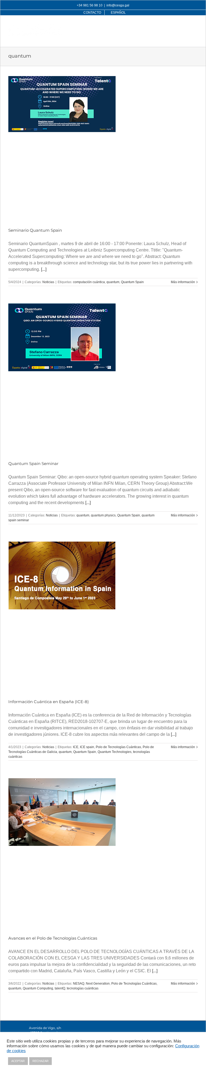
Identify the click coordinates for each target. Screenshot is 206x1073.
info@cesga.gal (117, 5)
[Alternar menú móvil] (195, 26)
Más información (183, 282)
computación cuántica (89, 282)
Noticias (48, 282)
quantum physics (103, 515)
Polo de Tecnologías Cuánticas (118, 747)
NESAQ (78, 983)
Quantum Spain (132, 282)
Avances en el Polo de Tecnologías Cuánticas (52, 938)
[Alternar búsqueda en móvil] (184, 26)
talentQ (60, 988)
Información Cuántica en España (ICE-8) (48, 701)
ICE (75, 747)
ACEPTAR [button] (18, 1061)
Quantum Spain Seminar (33, 463)
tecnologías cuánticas (82, 988)
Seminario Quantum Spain (35, 230)
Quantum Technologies (114, 752)
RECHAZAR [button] (40, 1061)
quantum (112, 282)
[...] (43, 269)
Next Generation (98, 983)
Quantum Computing (38, 988)
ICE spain (87, 747)
